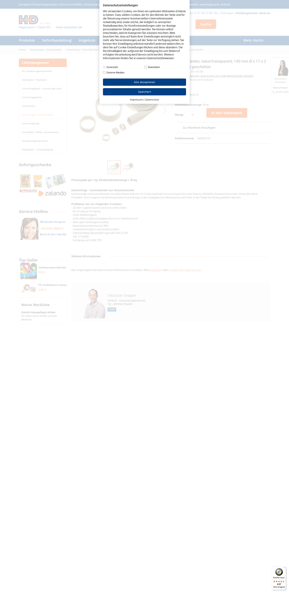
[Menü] (284, 568)
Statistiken (154, 67)
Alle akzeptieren (144, 82)
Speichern (144, 91)
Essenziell (112, 67)
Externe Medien (115, 72)
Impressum (136, 99)
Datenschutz (152, 99)
